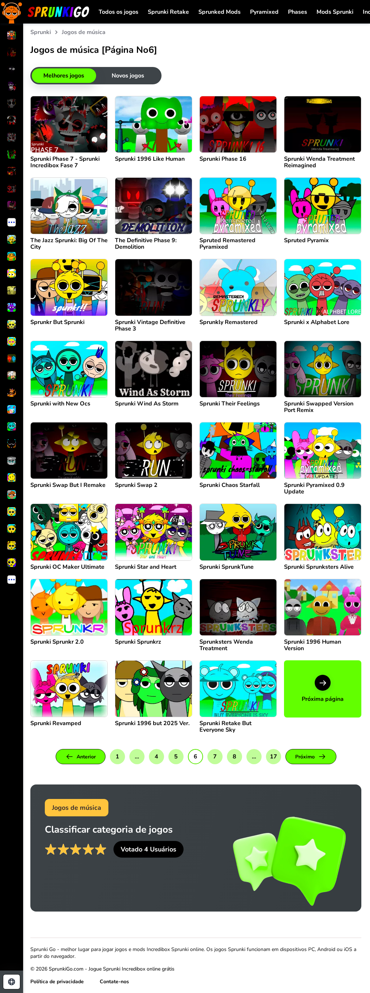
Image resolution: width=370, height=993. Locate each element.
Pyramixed (264, 12)
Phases (297, 12)
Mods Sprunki (335, 12)
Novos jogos (128, 76)
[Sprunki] (45, 12)
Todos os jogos (118, 12)
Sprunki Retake (168, 12)
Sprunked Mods (219, 12)
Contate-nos (114, 981)
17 (273, 757)
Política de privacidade (57, 981)
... (137, 757)
